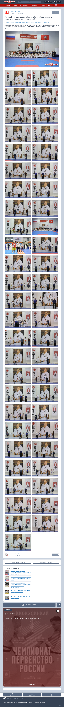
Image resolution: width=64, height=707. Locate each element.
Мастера (42, 5)
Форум (50, 5)
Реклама (42, 702)
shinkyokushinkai (11, 22)
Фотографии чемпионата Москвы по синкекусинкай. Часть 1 (20, 591)
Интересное (24, 5)
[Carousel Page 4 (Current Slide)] (32, 684)
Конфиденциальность (9, 702)
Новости (7, 5)
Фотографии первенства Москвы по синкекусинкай (20, 597)
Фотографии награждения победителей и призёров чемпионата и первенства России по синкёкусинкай (21, 585)
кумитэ (32, 22)
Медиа (15, 5)
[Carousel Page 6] (34, 684)
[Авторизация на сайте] (59, 605)
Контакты (36, 702)
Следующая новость (46, 562)
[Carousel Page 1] (29, 684)
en (58, 5)
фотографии (40, 22)
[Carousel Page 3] (31, 684)
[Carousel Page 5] (33, 684)
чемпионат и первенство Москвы (22, 22)
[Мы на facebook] (56, 2)
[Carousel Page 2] (30, 684)
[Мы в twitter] (59, 2)
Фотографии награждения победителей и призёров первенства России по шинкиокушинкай (21, 572)
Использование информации (24, 702)
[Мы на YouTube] (51, 2)
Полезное (34, 5)
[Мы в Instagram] (54, 2)
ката (36, 22)
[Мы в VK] (45, 2)
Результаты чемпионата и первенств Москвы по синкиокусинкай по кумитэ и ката (21, 578)
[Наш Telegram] (48, 2)
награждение (46, 22)
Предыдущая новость (18, 562)
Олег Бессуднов (19, 554)
